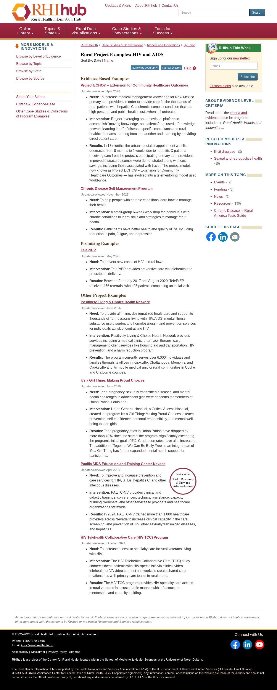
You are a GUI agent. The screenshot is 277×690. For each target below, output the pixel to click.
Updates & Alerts (118, 5)
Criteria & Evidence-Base (35, 104)
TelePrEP (88, 250)
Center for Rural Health (63, 659)
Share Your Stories (30, 97)
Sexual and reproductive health (238, 158)
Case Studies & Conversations (126, 30)
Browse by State (28, 71)
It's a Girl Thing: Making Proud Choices (113, 380)
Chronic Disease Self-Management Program (117, 188)
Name (108, 60)
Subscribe (247, 77)
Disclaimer (38, 651)
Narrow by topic (171, 67)
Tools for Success (162, 30)
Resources (222, 203)
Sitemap (75, 651)
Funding (220, 189)
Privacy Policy (57, 651)
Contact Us (170, 5)
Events (219, 182)
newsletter (241, 58)
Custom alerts (220, 86)
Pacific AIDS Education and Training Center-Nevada (123, 464)
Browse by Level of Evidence (38, 56)
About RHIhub (146, 5)
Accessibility (20, 651)
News (218, 196)
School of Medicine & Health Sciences (131, 659)
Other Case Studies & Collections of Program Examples (42, 113)
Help (188, 68)
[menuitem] (25, 31)
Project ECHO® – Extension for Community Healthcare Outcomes (134, 85)
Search (257, 12)
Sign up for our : (230, 58)
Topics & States (52, 30)
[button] (211, 236)
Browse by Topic (29, 64)
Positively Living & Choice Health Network (115, 302)
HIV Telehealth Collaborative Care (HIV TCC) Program (124, 537)
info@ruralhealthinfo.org (37, 645)
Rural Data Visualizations (84, 30)
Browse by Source (30, 78)
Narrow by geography (145, 67)
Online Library (24, 30)
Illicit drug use (224, 151)
